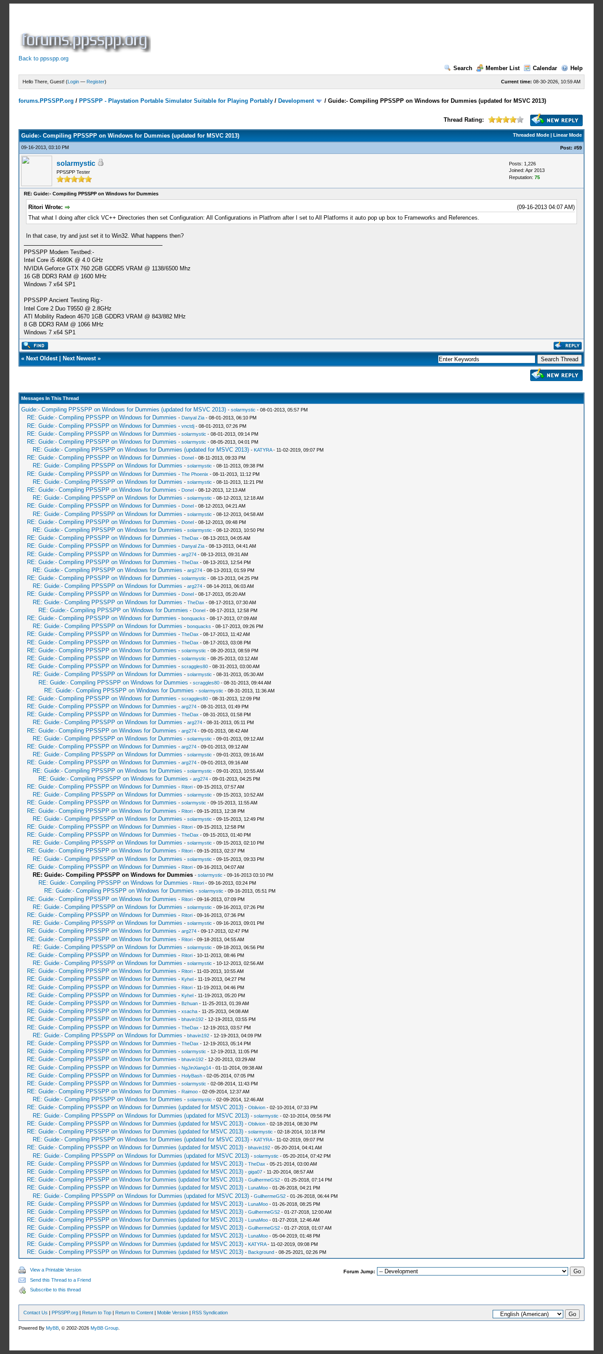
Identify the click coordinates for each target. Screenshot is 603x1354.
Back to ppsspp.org (43, 58)
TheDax (190, 538)
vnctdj (187, 426)
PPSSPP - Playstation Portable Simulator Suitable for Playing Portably (176, 100)
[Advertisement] (313, 32)
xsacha (189, 1011)
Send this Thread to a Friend (60, 1280)
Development (296, 100)
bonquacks (193, 618)
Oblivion (256, 1107)
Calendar (545, 68)
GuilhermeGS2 (264, 1179)
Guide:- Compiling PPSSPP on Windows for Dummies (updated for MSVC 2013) (123, 409)
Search (462, 68)
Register (96, 81)
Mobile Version (172, 1312)
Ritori (186, 786)
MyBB (52, 1328)
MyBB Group (104, 1328)
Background (261, 1252)
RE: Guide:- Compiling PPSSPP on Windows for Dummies (102, 417)
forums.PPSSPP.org (46, 100)
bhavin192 (192, 1019)
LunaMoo (258, 1187)
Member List (503, 68)
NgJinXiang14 (196, 1067)
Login (73, 81)
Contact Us (35, 1312)
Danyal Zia (192, 417)
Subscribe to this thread (55, 1289)
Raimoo (189, 1091)
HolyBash (191, 1075)
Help (576, 68)
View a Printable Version (55, 1269)
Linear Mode (567, 135)
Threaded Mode (531, 135)
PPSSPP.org (65, 1312)
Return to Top (96, 1312)
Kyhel (187, 979)
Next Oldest (41, 358)
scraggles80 (194, 666)
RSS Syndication (210, 1312)
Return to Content (134, 1312)
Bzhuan (189, 1003)
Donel (187, 457)
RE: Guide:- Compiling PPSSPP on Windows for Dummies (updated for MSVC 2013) (141, 449)
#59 (578, 147)
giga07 (255, 1171)
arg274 (188, 554)
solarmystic (76, 163)
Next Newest (79, 358)
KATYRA (263, 450)
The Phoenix (194, 474)
